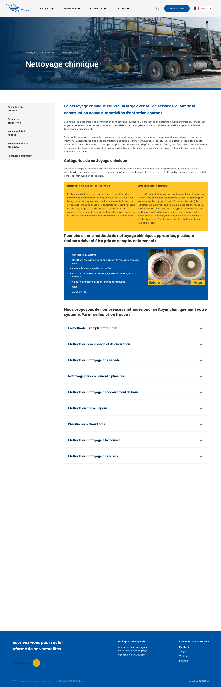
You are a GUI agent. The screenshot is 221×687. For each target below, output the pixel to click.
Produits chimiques (20, 155)
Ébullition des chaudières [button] (86, 424)
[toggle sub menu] (52, 8)
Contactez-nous (177, 8)
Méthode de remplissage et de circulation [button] (99, 344)
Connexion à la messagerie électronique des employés (133, 649)
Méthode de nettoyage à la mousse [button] (94, 440)
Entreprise (45, 8)
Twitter (182, 651)
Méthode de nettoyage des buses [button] (93, 456)
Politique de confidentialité (68, 680)
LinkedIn (183, 660)
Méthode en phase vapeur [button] (87, 408)
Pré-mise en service (52, 53)
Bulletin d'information (22, 663)
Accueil (29, 53)
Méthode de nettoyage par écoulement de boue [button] (103, 392)
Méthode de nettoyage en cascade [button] (94, 360)
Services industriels (14, 121)
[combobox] (202, 8)
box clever (204, 680)
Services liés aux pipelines (18, 145)
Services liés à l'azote (17, 133)
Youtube (183, 656)
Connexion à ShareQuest (131, 654)
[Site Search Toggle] (157, 8)
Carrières (121, 8)
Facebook (184, 647)
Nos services (70, 8)
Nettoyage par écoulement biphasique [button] (96, 376)
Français (204, 8)
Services (37, 53)
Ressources (96, 8)
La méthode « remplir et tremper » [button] (93, 328)
